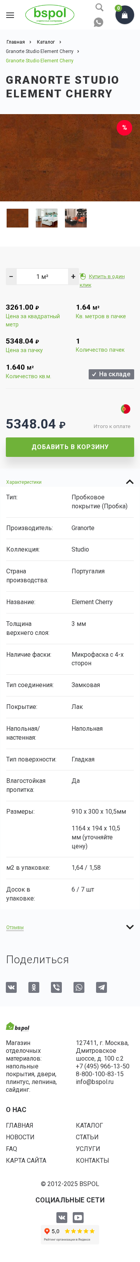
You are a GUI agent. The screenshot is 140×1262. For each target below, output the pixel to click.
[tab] (70, 482)
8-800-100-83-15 (100, 1074)
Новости (20, 1137)
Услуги (88, 1149)
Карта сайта (26, 1160)
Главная (19, 1125)
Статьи (87, 1137)
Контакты (92, 1160)
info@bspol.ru (95, 1082)
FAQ (11, 1149)
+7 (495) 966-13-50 (103, 1066)
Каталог (89, 1125)
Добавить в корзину (70, 447)
